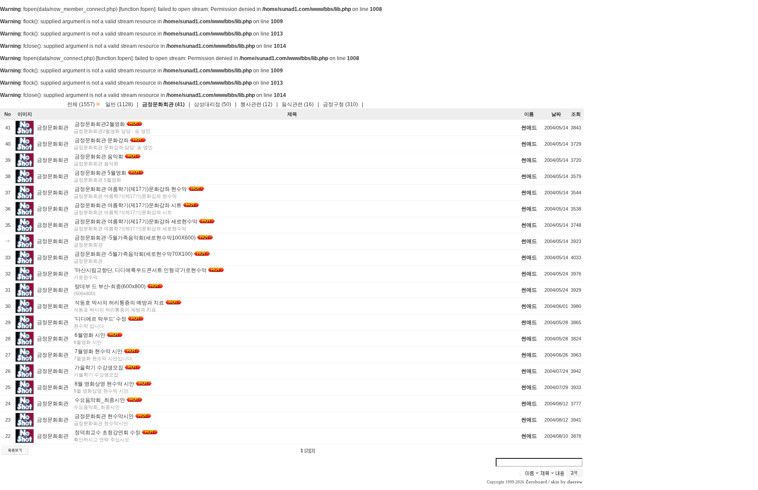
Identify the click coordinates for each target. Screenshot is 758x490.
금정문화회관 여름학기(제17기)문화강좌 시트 (128, 205)
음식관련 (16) (298, 104)
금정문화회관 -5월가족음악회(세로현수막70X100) (134, 254)
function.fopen (137, 9)
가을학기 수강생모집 (99, 368)
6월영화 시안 (90, 335)
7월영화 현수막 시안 (98, 351)
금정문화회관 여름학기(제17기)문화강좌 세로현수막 (136, 221)
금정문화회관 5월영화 (100, 173)
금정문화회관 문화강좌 (102, 140)
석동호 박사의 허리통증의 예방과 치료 (119, 303)
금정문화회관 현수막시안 (104, 416)
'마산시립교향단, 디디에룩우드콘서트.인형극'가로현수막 (141, 270)
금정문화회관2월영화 (100, 124)
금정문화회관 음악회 (99, 157)
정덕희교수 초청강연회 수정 (107, 432)
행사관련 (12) (256, 104)
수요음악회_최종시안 (100, 400)
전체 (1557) (81, 104)
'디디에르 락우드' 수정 (100, 319)
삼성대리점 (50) (212, 104)
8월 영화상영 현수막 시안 (104, 384)
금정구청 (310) (340, 104)
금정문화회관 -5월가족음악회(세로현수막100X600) (135, 238)
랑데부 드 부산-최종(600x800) (110, 286)
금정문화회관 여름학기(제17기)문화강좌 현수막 (131, 189)
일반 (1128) (119, 104)
